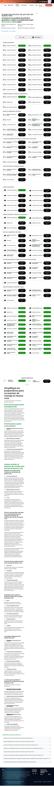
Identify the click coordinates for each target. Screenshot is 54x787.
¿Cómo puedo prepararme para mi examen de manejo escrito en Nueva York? (20, 762)
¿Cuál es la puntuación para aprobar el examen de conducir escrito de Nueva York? (21, 745)
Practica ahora (22, 45)
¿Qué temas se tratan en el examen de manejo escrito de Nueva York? (18, 738)
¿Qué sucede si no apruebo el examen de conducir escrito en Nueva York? (19, 751)
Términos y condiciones (47, 781)
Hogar (5, 5)
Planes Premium (17, 5)
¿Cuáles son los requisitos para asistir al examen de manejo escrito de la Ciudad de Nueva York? (23, 748)
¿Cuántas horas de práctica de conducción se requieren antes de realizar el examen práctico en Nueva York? (26, 758)
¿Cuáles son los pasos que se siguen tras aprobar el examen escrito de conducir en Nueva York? (23, 755)
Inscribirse (49, 5)
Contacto (31, 5)
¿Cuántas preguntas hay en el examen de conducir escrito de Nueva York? (19, 741)
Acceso (40, 5)
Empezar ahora (22, 380)
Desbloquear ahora (21, 50)
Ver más (26, 384)
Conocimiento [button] (24, 5)
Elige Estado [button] (10, 5)
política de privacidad (38, 781)
